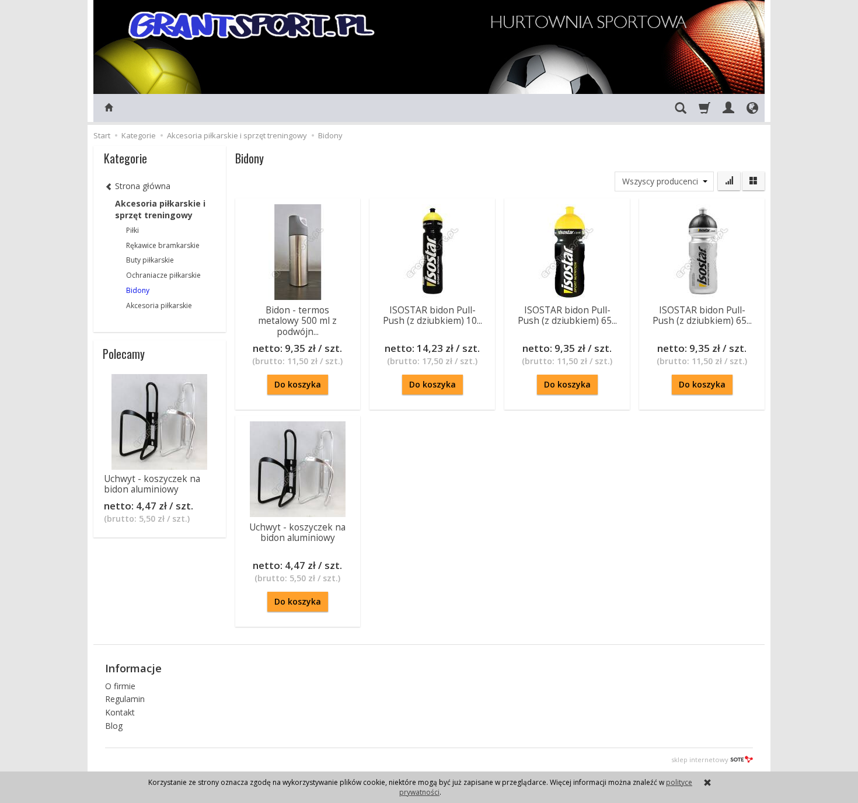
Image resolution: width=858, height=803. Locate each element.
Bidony (137, 290)
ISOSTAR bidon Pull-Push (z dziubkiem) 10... (432, 315)
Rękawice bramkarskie (163, 245)
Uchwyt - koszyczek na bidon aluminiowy (297, 532)
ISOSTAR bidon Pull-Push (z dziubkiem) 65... (567, 315)
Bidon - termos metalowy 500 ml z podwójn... (297, 321)
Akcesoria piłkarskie (159, 305)
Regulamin (125, 698)
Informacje (133, 668)
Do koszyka (297, 384)
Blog (114, 725)
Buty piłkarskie (150, 260)
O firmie (120, 686)
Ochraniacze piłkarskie (163, 275)
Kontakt (120, 712)
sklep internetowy (699, 759)
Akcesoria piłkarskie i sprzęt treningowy (160, 209)
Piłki (132, 230)
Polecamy (124, 353)
